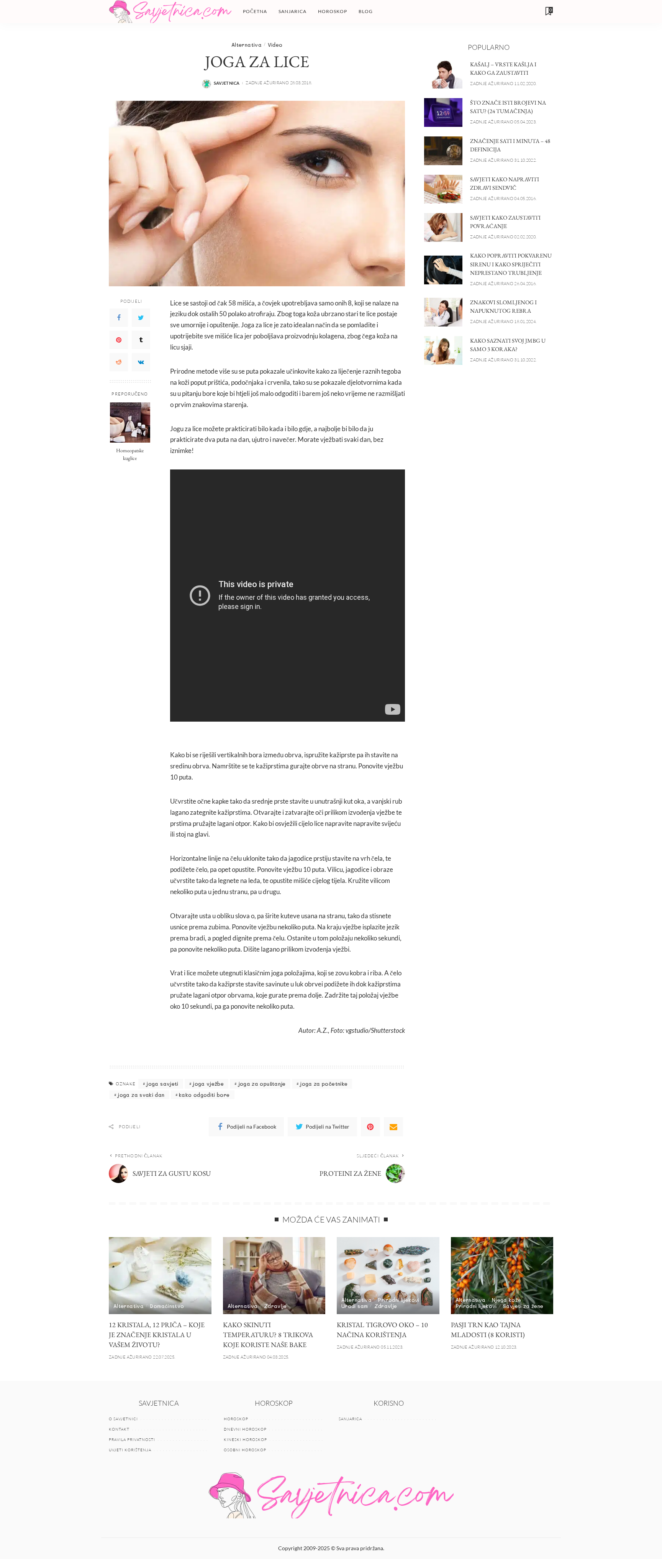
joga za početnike (323, 1083)
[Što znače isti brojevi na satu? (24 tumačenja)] (443, 112)
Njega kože (506, 1299)
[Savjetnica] (170, 11)
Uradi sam (354, 1305)
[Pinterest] (119, 340)
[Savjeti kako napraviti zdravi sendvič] (443, 189)
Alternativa (246, 44)
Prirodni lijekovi (398, 1299)
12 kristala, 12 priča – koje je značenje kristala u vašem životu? (157, 1334)
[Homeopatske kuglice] (130, 422)
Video (275, 44)
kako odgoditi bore (204, 1094)
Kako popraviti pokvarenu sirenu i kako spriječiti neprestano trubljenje (511, 264)
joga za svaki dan (141, 1094)
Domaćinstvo (167, 1305)
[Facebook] (119, 318)
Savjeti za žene (523, 1305)
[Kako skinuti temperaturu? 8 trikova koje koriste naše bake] (274, 1275)
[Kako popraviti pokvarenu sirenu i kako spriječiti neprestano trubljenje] (443, 270)
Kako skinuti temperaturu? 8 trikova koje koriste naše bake (268, 1334)
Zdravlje (275, 1305)
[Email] (393, 1126)
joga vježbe (208, 1083)
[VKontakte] (141, 362)
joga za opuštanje (262, 1083)
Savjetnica (227, 83)
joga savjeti (162, 1083)
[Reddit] (119, 362)
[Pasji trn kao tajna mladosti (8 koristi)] (502, 1275)
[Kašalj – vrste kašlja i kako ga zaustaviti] (443, 74)
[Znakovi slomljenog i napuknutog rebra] (443, 312)
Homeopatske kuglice (130, 454)
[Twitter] (141, 318)
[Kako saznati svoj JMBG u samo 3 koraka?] (443, 350)
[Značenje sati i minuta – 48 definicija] (443, 150)
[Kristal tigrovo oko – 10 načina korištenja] (388, 1275)
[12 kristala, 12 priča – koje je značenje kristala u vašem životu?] (160, 1275)
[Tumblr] (141, 340)
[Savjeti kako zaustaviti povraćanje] (443, 227)
